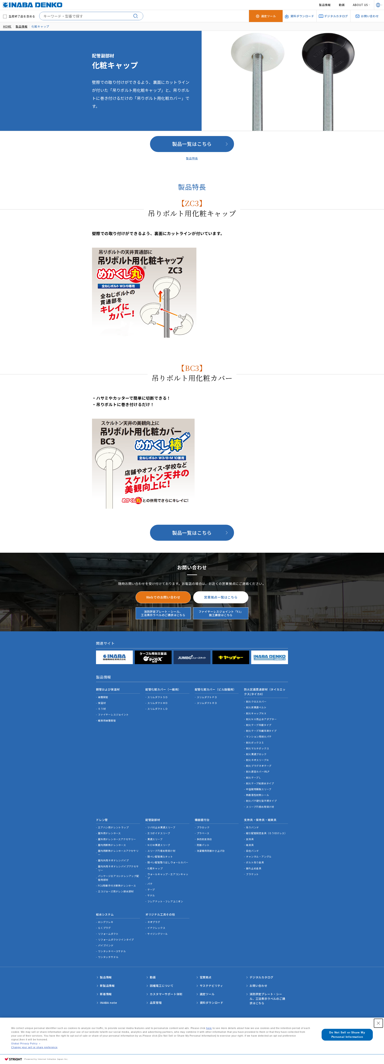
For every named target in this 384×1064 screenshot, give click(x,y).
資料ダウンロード (211, 1003)
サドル (151, 895)
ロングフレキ (105, 922)
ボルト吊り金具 (255, 862)
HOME (7, 26)
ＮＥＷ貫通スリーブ (158, 845)
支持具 (250, 839)
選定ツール (207, 994)
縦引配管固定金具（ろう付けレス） (266, 833)
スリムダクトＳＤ (157, 697)
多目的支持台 (204, 839)
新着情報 (106, 994)
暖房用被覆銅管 (107, 720)
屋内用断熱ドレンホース (112, 845)
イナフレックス (156, 927)
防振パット (203, 845)
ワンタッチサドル (108, 957)
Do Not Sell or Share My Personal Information (347, 1034)
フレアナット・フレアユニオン (165, 901)
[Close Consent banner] (378, 1023)
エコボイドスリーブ (158, 833)
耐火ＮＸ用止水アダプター (261, 719)
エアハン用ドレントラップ (113, 827)
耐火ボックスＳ (255, 742)
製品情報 (325, 5)
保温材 (102, 703)
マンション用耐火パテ (259, 736)
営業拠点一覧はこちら (221, 597)
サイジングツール (157, 933)
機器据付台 (202, 820)
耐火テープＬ (253, 777)
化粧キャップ (155, 868)
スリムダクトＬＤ (157, 708)
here (209, 1028)
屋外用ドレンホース (109, 833)
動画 (342, 5)
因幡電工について (161, 986)
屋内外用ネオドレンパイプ (113, 860)
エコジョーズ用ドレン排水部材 (116, 891)
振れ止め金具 (253, 868)
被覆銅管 (103, 697)
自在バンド (252, 850)
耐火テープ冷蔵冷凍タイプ (261, 730)
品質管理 (156, 1003)
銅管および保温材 (108, 689)
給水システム (105, 914)
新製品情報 (107, 986)
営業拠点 (206, 977)
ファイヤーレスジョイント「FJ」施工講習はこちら (221, 613)
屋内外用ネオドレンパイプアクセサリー (118, 868)
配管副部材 (152, 820)
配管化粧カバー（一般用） (163, 689)
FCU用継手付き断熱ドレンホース (117, 885)
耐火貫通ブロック (256, 754)
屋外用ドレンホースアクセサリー (117, 839)
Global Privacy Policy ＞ (26, 1043)
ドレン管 (102, 820)
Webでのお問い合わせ (163, 597)
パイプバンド (106, 945)
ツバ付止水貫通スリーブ (161, 827)
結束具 (250, 845)
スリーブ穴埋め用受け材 (260, 806)
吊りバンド (252, 827)
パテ (150, 883)
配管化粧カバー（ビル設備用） (215, 689)
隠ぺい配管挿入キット (160, 856)
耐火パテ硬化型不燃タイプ (261, 800)
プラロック (203, 827)
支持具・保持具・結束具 (260, 820)
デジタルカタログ (261, 977)
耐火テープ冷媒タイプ (258, 725)
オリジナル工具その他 (160, 914)
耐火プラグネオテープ (258, 765)
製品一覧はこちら (192, 143)
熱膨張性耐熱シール (257, 795)
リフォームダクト (108, 933)
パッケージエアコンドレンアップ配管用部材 (118, 877)
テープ (151, 889)
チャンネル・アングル (259, 856)
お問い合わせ (258, 986)
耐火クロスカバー (256, 701)
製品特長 (192, 158)
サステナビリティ (211, 986)
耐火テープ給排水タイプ (260, 783)
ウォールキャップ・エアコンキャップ (167, 876)
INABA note (108, 1003)
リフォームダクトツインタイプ (116, 939)
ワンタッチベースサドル (112, 951)
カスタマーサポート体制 (166, 994)
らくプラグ (104, 927)
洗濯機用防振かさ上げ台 (211, 850)
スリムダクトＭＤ (157, 703)
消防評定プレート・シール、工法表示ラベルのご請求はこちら (163, 613)
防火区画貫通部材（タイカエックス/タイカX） (264, 691)
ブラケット (252, 874)
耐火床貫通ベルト (256, 707)
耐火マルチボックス (257, 748)
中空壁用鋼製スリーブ (258, 789)
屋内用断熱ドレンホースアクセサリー (118, 852)
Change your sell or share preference (34, 1047)
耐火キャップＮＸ (256, 713)
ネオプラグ (153, 922)
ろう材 (102, 708)
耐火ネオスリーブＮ (257, 760)
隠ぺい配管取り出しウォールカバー (167, 862)
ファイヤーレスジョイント (113, 714)
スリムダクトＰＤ (207, 697)
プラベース (203, 833)
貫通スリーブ (155, 839)
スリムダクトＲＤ (207, 703)
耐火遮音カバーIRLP (258, 771)
